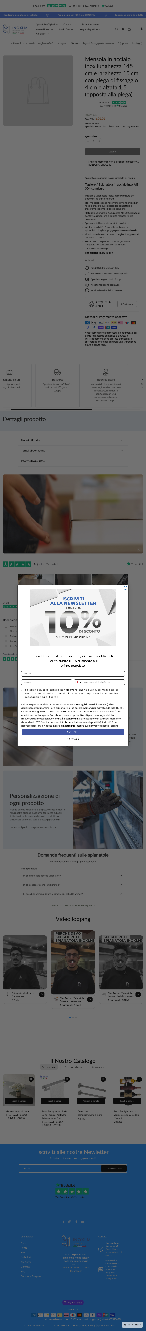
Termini (113, 725)
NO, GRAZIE (73, 739)
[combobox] (78, 682)
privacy (94, 725)
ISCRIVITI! (73, 731)
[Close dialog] (125, 588)
